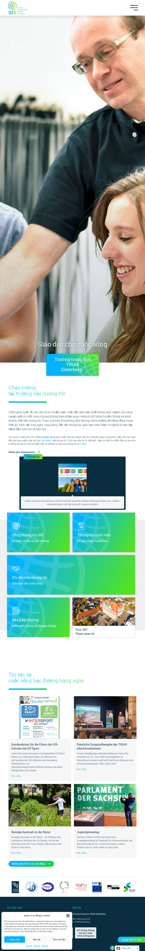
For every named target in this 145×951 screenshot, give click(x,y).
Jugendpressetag (88, 832)
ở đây (83, 443)
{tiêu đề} (29, 946)
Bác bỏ (36, 939)
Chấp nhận (14, 939)
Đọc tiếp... (17, 775)
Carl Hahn (46, 440)
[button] (68, 915)
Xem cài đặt (59, 939)
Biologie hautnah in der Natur (31, 832)
